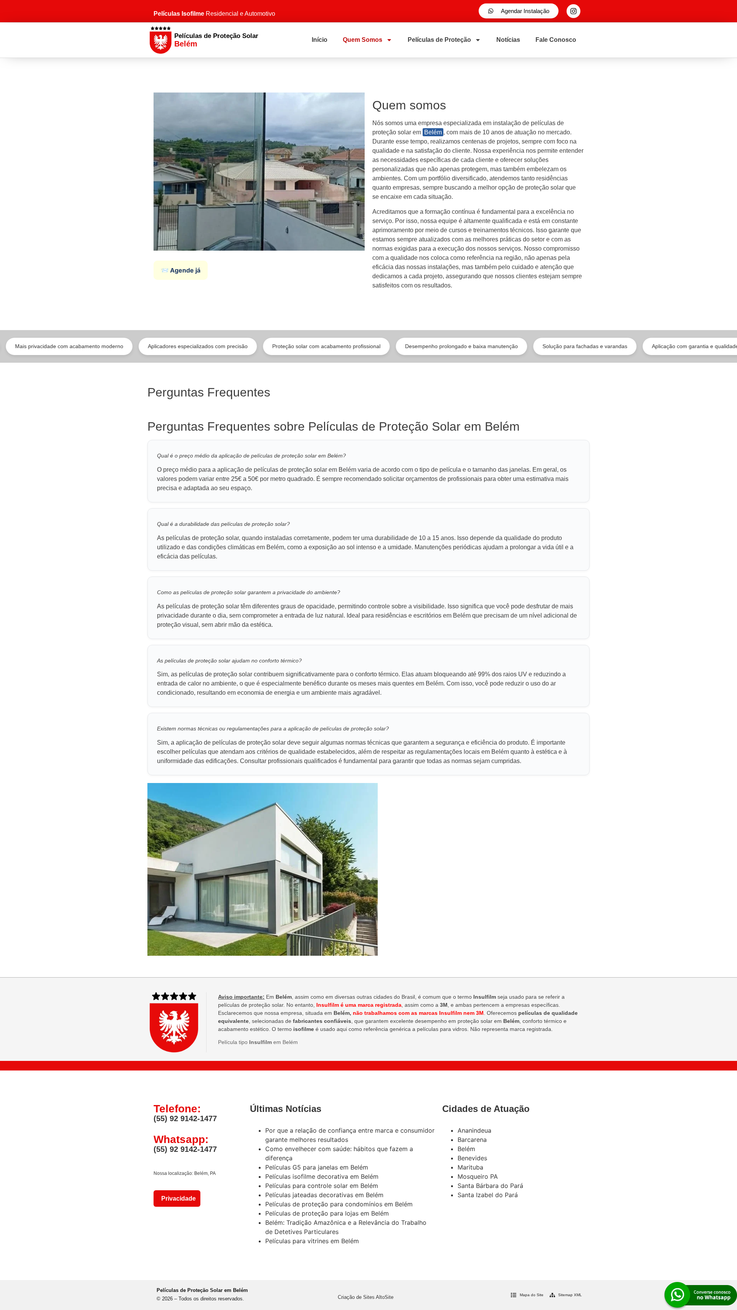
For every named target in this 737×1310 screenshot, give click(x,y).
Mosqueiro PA (478, 1176)
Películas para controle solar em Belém (321, 1185)
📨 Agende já (180, 270)
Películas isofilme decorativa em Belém (321, 1176)
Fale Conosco (555, 39)
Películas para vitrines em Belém (312, 1241)
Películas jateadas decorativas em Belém (324, 1195)
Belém (433, 132)
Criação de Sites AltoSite (365, 1297)
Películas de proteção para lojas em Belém (327, 1213)
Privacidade (177, 1198)
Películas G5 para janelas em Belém (316, 1167)
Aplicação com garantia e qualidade (659, 346)
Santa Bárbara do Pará (490, 1185)
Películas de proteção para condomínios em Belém (339, 1204)
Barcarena (472, 1139)
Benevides (472, 1158)
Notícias (508, 39)
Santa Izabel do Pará (488, 1195)
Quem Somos (362, 39)
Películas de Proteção (439, 39)
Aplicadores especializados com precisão (162, 346)
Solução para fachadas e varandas (548, 346)
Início (319, 39)
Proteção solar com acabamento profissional (290, 346)
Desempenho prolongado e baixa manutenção (425, 346)
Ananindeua (474, 1130)
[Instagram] (573, 11)
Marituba (470, 1167)
